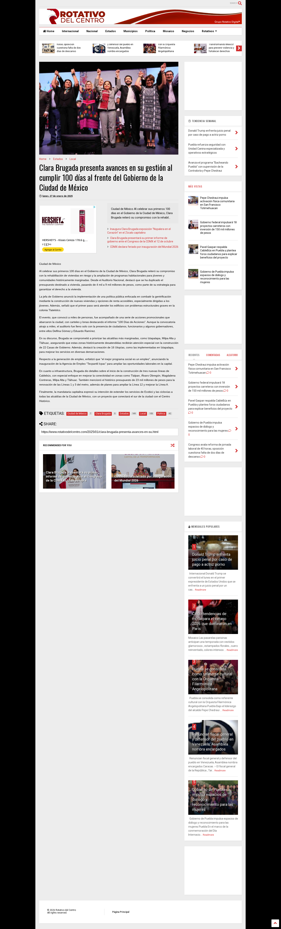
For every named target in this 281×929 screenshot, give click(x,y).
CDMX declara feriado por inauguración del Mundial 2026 (144, 246)
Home (50, 31)
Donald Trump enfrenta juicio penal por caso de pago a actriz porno (212, 559)
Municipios (130, 31)
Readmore (200, 589)
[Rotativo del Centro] (140, 22)
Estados (110, 31)
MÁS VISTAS (195, 186)
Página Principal (120, 912)
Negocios (188, 31)
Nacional (92, 31)
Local (73, 159)
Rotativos (208, 31)
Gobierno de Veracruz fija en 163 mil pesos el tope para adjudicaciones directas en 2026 (171, 46)
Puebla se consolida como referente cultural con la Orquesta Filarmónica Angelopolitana (212, 679)
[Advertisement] (108, 525)
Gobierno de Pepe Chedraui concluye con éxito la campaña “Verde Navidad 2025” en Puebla (120, 46)
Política (150, 31)
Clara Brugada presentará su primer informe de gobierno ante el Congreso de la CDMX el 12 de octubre (74, 476)
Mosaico (168, 31)
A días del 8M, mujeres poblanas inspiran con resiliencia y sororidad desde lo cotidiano (69, 46)
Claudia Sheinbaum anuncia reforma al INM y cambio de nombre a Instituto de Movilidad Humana (222, 44)
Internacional (70, 31)
